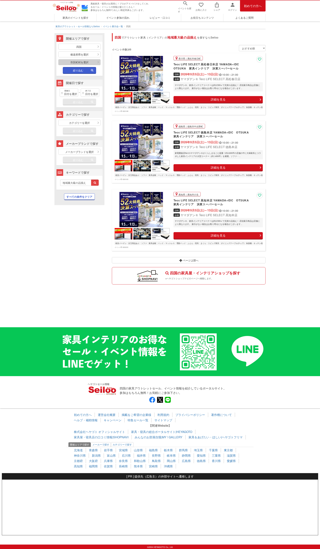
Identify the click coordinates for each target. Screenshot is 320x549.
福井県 (141, 455)
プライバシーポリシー (190, 415)
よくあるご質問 (244, 17)
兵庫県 (108, 461)
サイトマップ (163, 420)
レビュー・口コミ (160, 17)
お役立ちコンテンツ (202, 17)
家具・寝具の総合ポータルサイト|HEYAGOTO (161, 432)
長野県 (156, 455)
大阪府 (93, 461)
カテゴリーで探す (122, 444)
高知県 (78, 466)
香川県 (216, 461)
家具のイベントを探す (76, 17)
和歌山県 (140, 461)
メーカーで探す (100, 444)
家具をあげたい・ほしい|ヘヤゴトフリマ (216, 437)
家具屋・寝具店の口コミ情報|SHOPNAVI (101, 437)
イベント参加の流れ (117, 17)
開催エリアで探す (79, 444)
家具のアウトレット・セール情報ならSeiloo (78, 26)
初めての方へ (253, 6)
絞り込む (78, 70)
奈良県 (123, 461)
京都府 (78, 461)
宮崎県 (153, 466)
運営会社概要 (107, 415)
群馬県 (183, 450)
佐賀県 (108, 466)
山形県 (138, 450)
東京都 (228, 450)
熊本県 (138, 466)
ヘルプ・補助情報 (86, 420)
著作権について (221, 415)
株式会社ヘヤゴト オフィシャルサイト (99, 432)
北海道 (78, 450)
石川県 (126, 455)
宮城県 (123, 450)
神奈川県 (80, 455)
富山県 (111, 455)
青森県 (93, 450)
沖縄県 (168, 466)
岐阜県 (171, 455)
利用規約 (163, 415)
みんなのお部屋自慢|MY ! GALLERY (158, 437)
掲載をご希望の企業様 (136, 415)
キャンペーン (112, 420)
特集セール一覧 (138, 420)
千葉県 (213, 450)
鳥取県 (156, 461)
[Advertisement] (79, 268)
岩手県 (108, 450)
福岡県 (93, 466)
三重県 (216, 455)
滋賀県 (231, 455)
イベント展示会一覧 (113, 26)
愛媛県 (231, 461)
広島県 (186, 461)
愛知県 (201, 455)
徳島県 (201, 461)
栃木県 (168, 450)
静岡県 (186, 455)
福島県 (153, 450)
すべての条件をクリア (79, 196)
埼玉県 (198, 450)
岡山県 (171, 461)
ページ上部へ (190, 260)
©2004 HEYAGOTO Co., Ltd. (160, 546)
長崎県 (123, 466)
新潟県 (96, 455)
